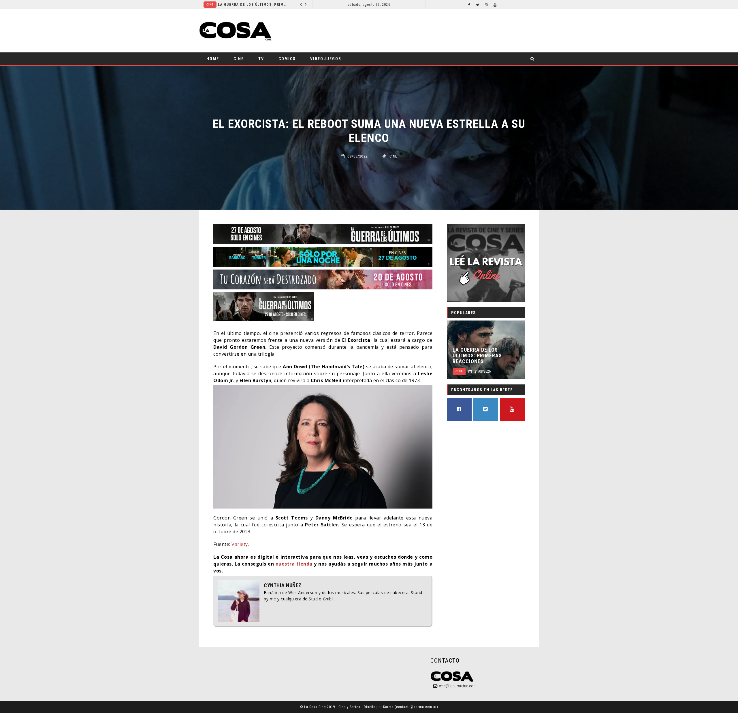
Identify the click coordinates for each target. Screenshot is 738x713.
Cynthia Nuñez (283, 585)
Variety (239, 544)
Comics (265, 4)
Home (212, 58)
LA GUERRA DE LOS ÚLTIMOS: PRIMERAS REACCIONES (477, 355)
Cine (239, 58)
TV (261, 58)
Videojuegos (325, 58)
